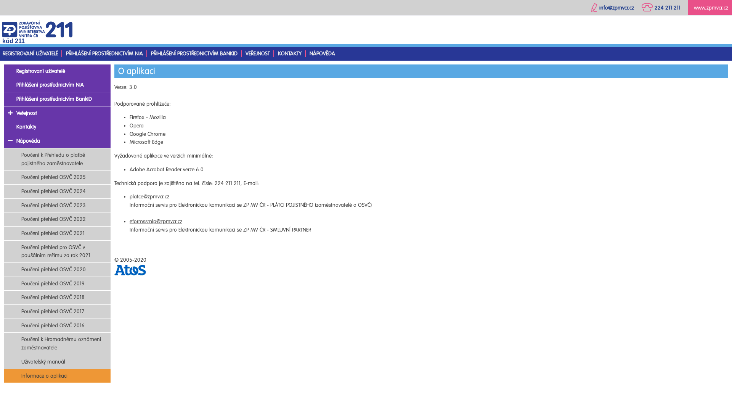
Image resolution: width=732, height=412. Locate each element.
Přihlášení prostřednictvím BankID (194, 53)
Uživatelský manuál (43, 362)
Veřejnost (258, 53)
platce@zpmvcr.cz (149, 196)
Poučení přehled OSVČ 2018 (53, 297)
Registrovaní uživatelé (30, 53)
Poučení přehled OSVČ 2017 (52, 311)
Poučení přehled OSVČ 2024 (53, 191)
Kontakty (290, 53)
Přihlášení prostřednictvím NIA (104, 53)
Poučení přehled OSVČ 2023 (53, 205)
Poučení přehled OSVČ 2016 (53, 325)
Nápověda (322, 53)
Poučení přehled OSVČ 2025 (53, 177)
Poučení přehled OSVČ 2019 (53, 283)
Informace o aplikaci (44, 376)
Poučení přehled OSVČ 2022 (53, 219)
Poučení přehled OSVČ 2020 (53, 269)
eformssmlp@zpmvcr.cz (156, 221)
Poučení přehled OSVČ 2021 (53, 233)
